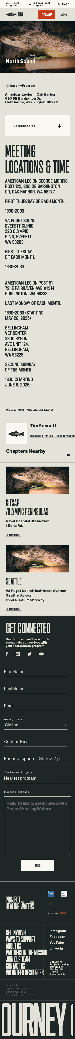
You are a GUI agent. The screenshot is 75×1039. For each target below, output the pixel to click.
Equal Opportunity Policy (18, 988)
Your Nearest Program (18, 772)
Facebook (57, 937)
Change (63, 4)
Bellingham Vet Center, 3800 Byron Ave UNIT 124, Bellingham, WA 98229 (17, 341)
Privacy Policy (13, 985)
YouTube (57, 943)
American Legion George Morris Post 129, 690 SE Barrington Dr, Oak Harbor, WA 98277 (36, 186)
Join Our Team (18, 961)
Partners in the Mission (26, 955)
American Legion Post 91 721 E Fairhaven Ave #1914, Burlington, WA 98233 (30, 288)
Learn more (13, 534)
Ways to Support (20, 941)
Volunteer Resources (25, 975)
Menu (63, 14)
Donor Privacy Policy (16, 992)
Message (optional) (16, 792)
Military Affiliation (14, 719)
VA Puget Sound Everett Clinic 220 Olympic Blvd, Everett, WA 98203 (20, 231)
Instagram (58, 931)
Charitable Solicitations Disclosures (23, 995)
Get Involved (16, 935)
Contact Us (15, 968)
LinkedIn (56, 948)
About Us (13, 948)
